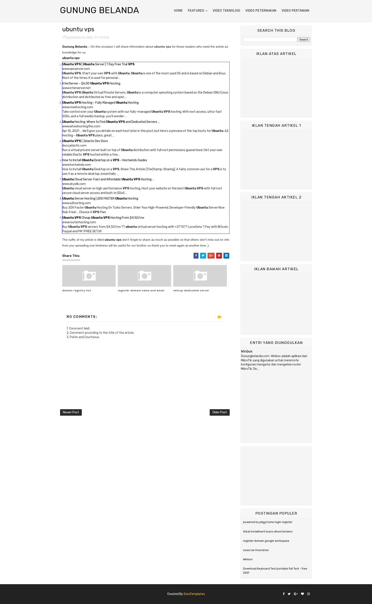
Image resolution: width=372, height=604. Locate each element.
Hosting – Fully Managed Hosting (100, 103)
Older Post (219, 412)
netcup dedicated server (191, 290)
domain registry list (76, 290)
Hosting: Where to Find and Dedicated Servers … (111, 122)
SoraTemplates (194, 594)
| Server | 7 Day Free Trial (98, 64)
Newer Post (71, 412)
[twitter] (289, 594)
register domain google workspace (266, 540)
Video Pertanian (295, 10)
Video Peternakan (260, 10)
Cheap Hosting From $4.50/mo (103, 218)
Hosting (104, 37)
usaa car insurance (256, 550)
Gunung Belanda (99, 10)
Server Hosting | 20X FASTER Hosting (100, 198)
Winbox (247, 351)
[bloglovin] (302, 594)
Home (178, 10)
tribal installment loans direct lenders (268, 531)
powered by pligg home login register (267, 522)
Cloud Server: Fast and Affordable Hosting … (108, 179)
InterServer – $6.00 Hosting (91, 83)
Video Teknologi (226, 10)
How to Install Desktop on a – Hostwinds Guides (104, 160)
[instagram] (308, 594)
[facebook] (284, 594)
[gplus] (296, 594)
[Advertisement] (276, 87)
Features (196, 10)
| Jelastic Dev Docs (85, 141)
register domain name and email (141, 290)
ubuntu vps (113, 239)
